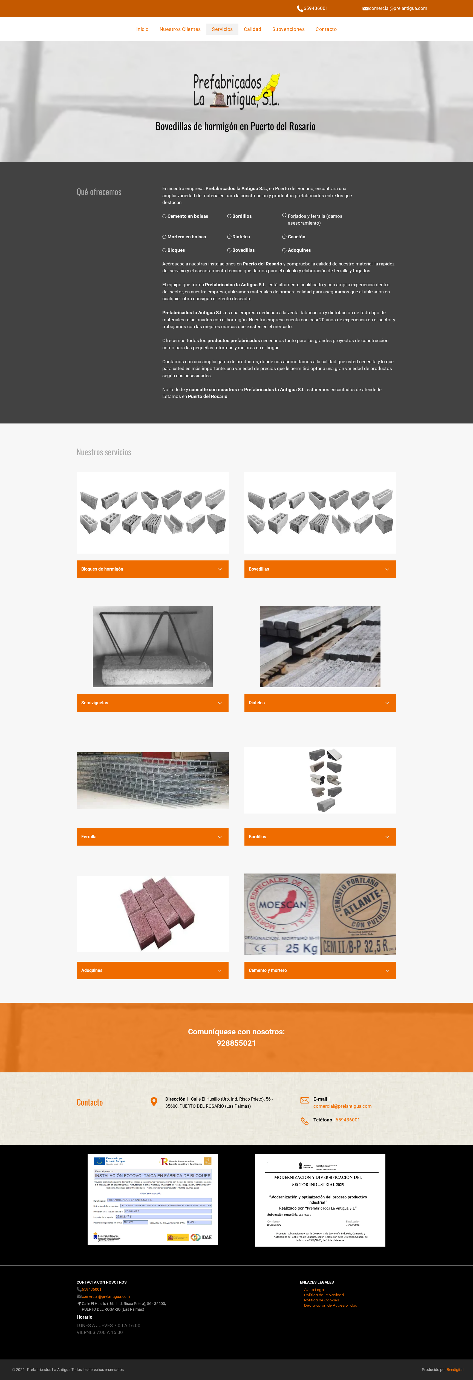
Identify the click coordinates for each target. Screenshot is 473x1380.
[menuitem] (142, 29)
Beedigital (455, 1369)
